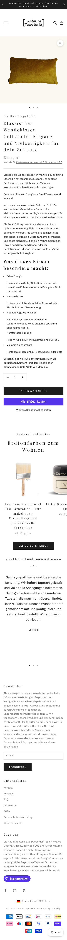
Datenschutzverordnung (18, 817)
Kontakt (8, 787)
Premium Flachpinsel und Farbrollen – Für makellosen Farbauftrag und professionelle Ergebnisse (23, 516)
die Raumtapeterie (20, 116)
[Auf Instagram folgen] (14, 890)
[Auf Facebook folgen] (5, 890)
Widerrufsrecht (13, 823)
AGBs (7, 811)
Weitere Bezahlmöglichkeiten (33, 409)
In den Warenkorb (33, 391)
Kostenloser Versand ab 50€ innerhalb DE (39, 162)
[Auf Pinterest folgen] (24, 890)
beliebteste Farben (33, 546)
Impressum (10, 805)
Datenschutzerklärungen (29, 713)
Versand (9, 793)
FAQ (6, 799)
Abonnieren (18, 767)
